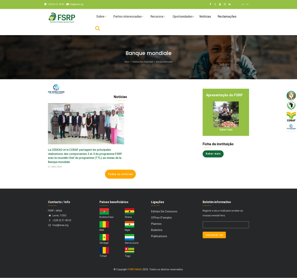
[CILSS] (291, 105)
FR (247, 4)
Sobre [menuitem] (98, 18)
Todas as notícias (120, 174)
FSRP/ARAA (135, 269)
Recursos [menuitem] (154, 18)
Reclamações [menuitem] (227, 16)
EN (242, 4)
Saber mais (226, 129)
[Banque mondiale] (291, 127)
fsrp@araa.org (76, 4)
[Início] (61, 17)
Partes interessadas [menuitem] (125, 18)
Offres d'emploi (161, 217)
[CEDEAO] (291, 95)
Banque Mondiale (164, 61)
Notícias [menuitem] (205, 16)
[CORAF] (291, 116)
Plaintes (156, 223)
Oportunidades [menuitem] (180, 18)
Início (126, 61)
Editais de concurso (164, 211)
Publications (159, 236)
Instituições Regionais (143, 61)
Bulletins (156, 230)
